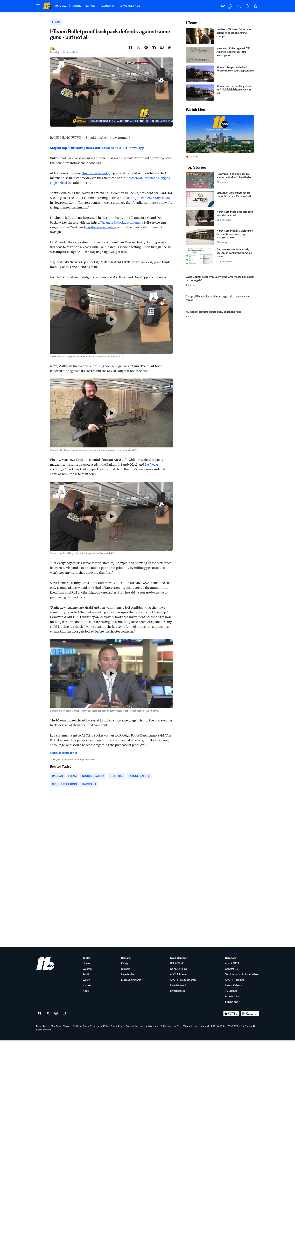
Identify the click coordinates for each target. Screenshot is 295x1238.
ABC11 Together (234, 980)
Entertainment (178, 985)
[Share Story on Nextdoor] (154, 47)
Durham (90, 6)
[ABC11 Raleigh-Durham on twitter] (47, 1013)
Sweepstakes (177, 990)
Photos (87, 985)
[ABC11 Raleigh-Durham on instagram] (56, 1013)
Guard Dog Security (95, 173)
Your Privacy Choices (60, 1026)
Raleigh (76, 6)
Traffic (86, 974)
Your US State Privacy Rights (110, 1026)
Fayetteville (107, 6)
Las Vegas (151, 464)
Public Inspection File (170, 1026)
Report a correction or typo (63, 752)
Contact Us (231, 969)
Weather (87, 969)
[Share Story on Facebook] (130, 47)
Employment (232, 1001)
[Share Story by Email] (162, 47)
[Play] (220, 134)
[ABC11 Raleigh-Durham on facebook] (39, 1013)
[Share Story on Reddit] (146, 47)
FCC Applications (191, 1026)
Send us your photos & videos (242, 974)
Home (86, 963)
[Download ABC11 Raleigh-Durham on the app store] (231, 1013)
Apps (86, 990)
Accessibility (232, 996)
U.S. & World (177, 963)
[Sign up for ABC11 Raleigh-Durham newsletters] (64, 1013)
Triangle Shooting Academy (120, 222)
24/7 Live (61, 6)
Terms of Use (132, 1026)
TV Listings (231, 990)
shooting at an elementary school (147, 197)
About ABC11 (233, 963)
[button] (37, 5)
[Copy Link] (170, 47)
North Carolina (178, 969)
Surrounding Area (130, 6)
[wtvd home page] (45, 963)
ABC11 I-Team (178, 974)
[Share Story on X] (138, 47)
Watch (86, 980)
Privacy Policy (42, 1026)
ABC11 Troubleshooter (183, 980)
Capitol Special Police (100, 227)
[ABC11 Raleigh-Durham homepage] (47, 6)
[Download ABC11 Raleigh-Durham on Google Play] (250, 1013)
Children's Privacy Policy (84, 1026)
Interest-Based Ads (149, 1026)
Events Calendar (234, 985)
